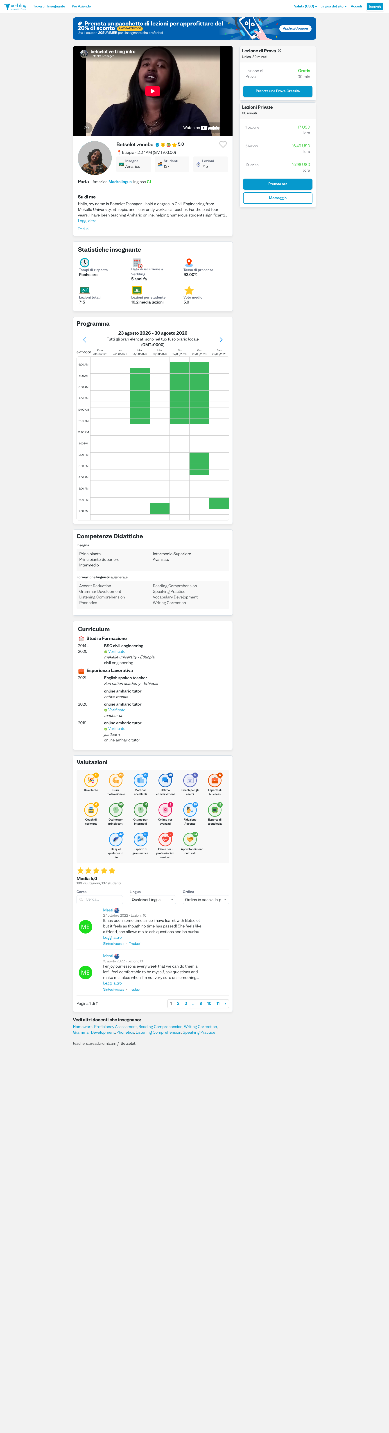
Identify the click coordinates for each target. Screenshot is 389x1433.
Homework (83, 1027)
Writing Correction (200, 1027)
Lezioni (208, 161)
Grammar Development (94, 1033)
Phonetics (125, 1033)
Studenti (171, 161)
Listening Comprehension (158, 1033)
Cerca (82, 892)
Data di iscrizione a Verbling (147, 272)
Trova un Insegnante (49, 6)
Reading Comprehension (160, 1027)
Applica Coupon (295, 28)
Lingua (135, 892)
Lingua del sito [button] (332, 6)
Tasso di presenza (198, 270)
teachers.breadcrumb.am (94, 1044)
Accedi (356, 6)
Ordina (188, 892)
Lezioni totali (90, 297)
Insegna (131, 161)
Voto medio (192, 297)
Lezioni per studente (148, 297)
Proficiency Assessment (115, 1027)
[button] (305, 7)
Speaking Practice (199, 1033)
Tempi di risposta (93, 270)
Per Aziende (81, 6)
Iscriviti (375, 6)
